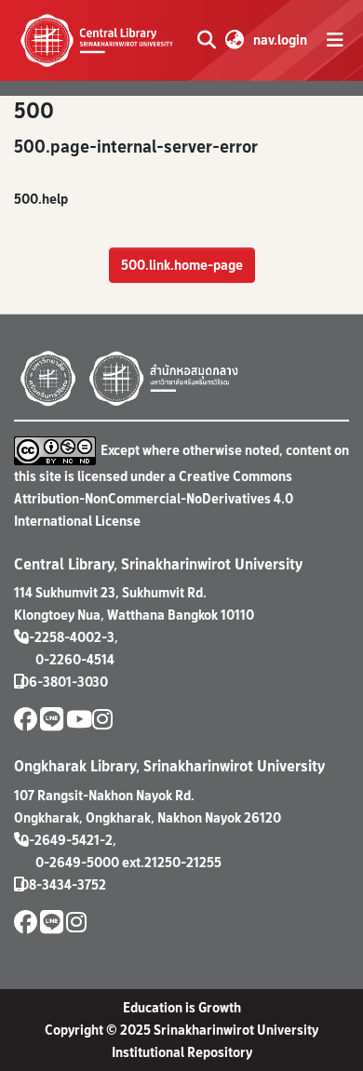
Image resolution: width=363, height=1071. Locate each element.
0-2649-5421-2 (66, 839)
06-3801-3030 (64, 681)
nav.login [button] (281, 39)
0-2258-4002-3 (67, 637)
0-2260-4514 (74, 659)
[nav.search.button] (206, 40)
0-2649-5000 (77, 862)
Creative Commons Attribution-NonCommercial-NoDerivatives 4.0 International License (153, 498)
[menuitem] (234, 40)
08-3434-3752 (63, 884)
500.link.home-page (182, 264)
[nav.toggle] (335, 40)
